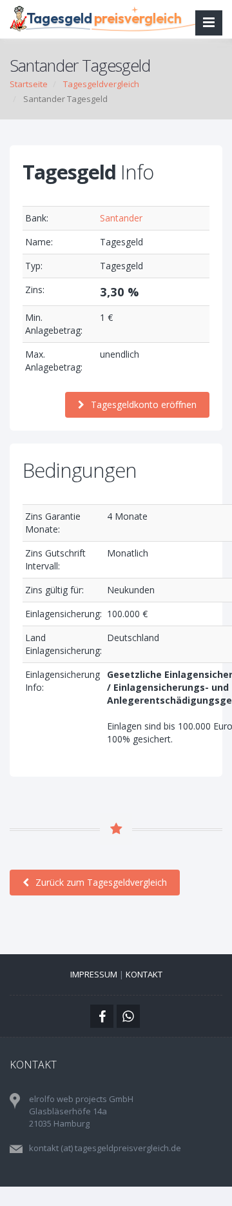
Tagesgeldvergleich (101, 84)
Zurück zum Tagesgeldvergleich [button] (101, 882)
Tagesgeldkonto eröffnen (144, 404)
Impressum (93, 974)
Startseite (29, 84)
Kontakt (144, 974)
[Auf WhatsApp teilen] (128, 1016)
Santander (121, 218)
